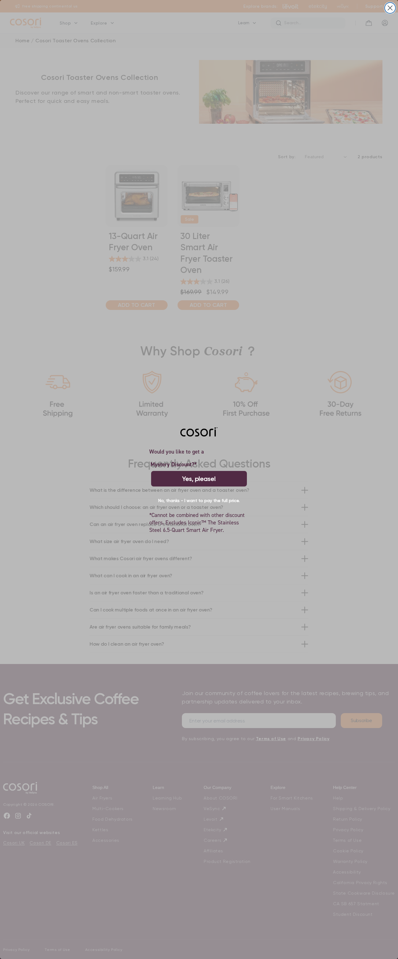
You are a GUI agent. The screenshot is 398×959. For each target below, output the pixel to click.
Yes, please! (199, 478)
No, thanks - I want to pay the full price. (199, 500)
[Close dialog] (390, 7)
